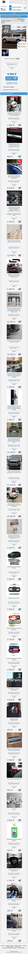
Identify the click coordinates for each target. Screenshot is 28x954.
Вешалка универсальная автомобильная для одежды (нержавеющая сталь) (14, 536)
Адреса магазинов (3, 9)
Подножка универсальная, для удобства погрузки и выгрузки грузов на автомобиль (14, 114)
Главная (2, 945)
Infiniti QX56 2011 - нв (12, 64)
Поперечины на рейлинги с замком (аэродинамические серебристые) (14, 176)
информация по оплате (12, 82)
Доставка (7, 945)
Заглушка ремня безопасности (14, 778)
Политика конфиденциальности (10, 947)
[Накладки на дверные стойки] (14, 48)
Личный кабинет (21, 947)
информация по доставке (12, 83)
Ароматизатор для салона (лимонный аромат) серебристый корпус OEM (14, 145)
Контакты (24, 945)
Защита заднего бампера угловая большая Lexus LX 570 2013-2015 (14, 505)
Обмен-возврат (10, 946)
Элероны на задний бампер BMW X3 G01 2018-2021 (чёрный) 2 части (14, 275)
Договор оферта (18, 945)
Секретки (14, 809)
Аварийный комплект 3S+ (14, 598)
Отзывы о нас (17, 946)
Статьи (11, 945)
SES (12, 68)
